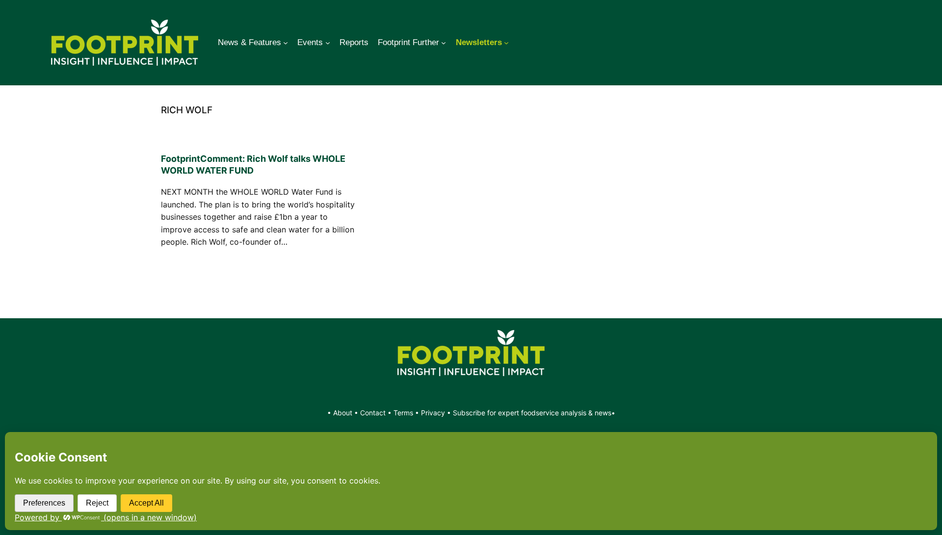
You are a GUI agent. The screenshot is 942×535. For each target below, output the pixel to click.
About (343, 412)
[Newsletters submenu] (506, 42)
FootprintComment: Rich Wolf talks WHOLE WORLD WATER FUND (253, 164)
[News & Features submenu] (285, 42)
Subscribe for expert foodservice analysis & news (532, 412)
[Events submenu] (327, 42)
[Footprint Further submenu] (443, 42)
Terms (403, 412)
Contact (374, 412)
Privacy (433, 412)
